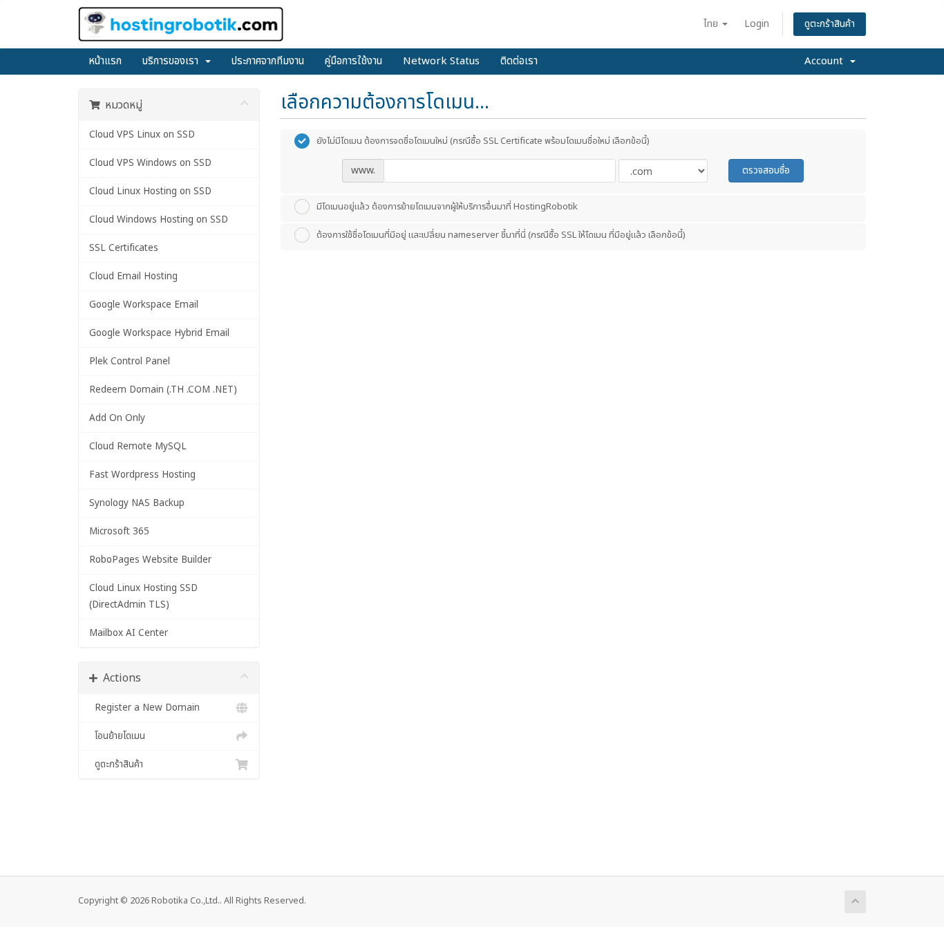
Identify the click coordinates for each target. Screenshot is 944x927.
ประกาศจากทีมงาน (268, 61)
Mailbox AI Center (128, 633)
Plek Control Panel (129, 361)
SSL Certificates (123, 248)
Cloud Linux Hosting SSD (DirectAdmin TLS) (143, 596)
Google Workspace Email (143, 305)
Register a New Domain (144, 708)
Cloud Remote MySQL (138, 446)
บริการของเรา (173, 61)
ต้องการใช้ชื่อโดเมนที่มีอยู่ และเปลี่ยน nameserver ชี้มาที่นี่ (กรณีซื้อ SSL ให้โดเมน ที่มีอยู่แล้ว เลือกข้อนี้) (501, 234)
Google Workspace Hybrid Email (159, 333)
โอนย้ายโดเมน (117, 736)
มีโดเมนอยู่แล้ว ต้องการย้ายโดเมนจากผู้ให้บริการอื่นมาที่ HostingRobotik (447, 206)
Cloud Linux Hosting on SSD (150, 191)
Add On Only (117, 418)
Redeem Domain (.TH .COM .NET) (163, 390)
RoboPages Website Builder (150, 560)
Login (756, 24)
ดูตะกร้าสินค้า (829, 24)
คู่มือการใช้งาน (353, 61)
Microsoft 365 (119, 532)
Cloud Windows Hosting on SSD (158, 220)
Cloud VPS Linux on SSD (142, 135)
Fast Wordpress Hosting (142, 475)
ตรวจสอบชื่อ (766, 170)
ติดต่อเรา (519, 61)
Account (826, 61)
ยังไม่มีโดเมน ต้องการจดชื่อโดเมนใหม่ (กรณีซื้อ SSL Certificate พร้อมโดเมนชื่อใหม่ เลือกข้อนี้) (483, 140)
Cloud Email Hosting (133, 276)
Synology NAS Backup (137, 503)
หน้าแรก (105, 61)
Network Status (441, 61)
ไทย (712, 24)
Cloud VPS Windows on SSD (150, 163)
